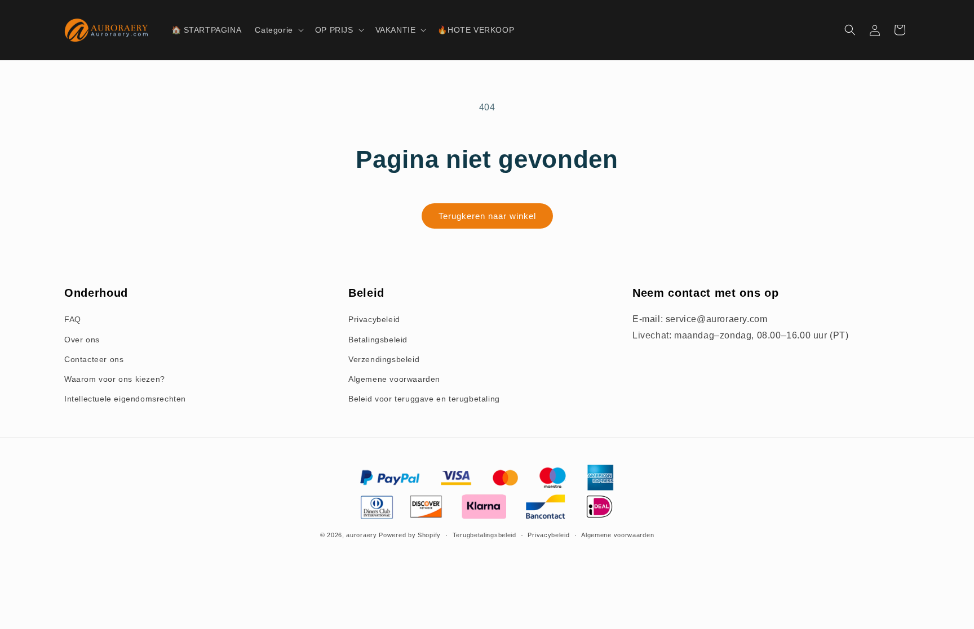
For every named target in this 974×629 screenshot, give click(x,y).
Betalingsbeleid (378, 339)
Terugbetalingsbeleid (484, 535)
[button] (278, 30)
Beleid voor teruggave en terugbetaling (424, 398)
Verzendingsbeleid (383, 359)
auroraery (361, 535)
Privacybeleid (374, 319)
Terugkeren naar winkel (487, 216)
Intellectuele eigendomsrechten (125, 398)
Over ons (82, 339)
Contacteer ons (93, 359)
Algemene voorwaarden (394, 378)
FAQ (72, 319)
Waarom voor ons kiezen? (114, 378)
